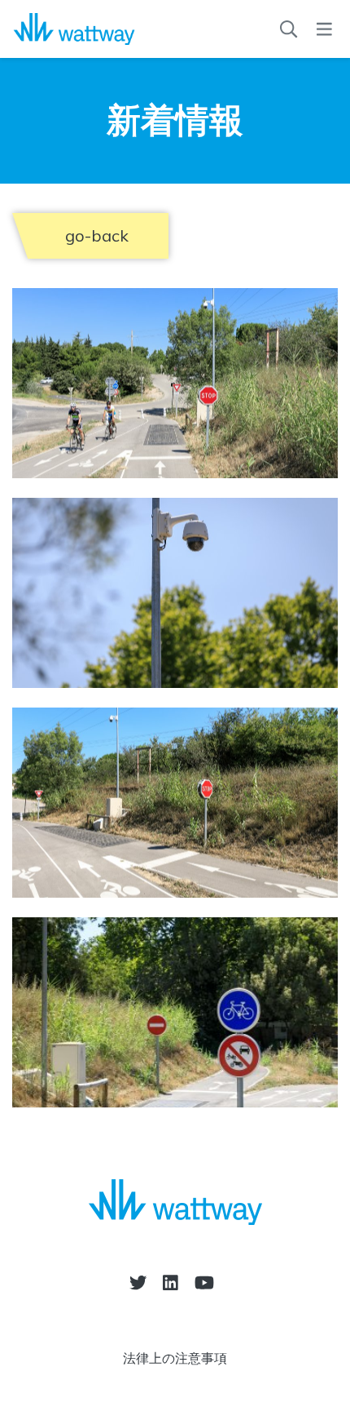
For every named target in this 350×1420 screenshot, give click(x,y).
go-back (97, 235)
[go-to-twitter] (138, 1282)
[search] (288, 29)
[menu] (324, 29)
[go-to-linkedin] (170, 1282)
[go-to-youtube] (204, 1282)
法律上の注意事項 (175, 1358)
